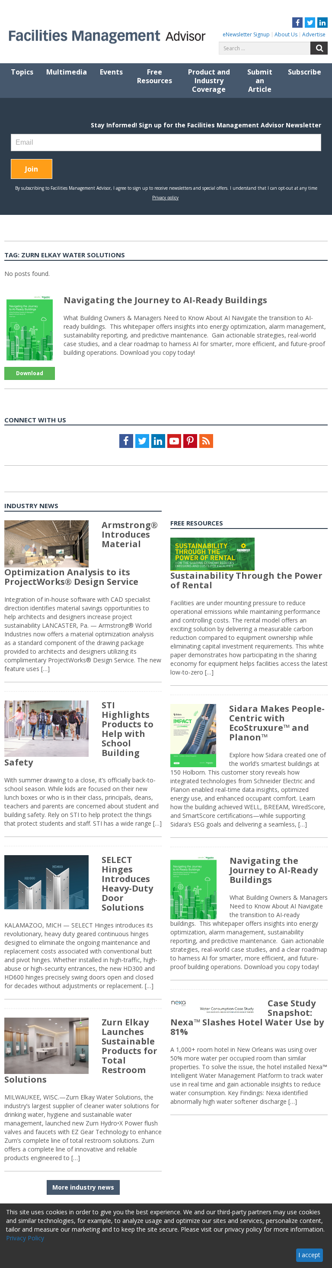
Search (319, 48)
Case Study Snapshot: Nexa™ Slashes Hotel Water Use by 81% (247, 1017)
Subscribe (304, 72)
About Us (286, 34)
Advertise (314, 34)
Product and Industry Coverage (209, 80)
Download (29, 373)
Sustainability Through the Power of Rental (246, 580)
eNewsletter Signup (246, 34)
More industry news (83, 1187)
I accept (309, 1255)
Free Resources (154, 76)
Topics (22, 72)
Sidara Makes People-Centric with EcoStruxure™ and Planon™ (277, 723)
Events (111, 72)
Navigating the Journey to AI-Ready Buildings (165, 300)
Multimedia (66, 72)
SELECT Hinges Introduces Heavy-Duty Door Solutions (127, 883)
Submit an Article (259, 80)
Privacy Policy (25, 1238)
